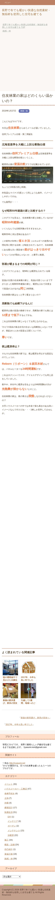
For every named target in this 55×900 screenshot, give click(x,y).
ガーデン (12, 826)
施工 (6, 840)
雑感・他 (24, 111)
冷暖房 (11, 835)
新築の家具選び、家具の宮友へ (35, 718)
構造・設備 (9, 845)
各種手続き (9, 793)
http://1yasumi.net (17, 763)
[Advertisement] (27, 62)
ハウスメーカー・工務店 (15, 789)
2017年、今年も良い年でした (19, 724)
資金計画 (8, 854)
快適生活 (8, 812)
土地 (6, 798)
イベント (8, 784)
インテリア (13, 821)
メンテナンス (14, 831)
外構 (6, 803)
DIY (9, 817)
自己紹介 (8, 849)
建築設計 (8, 807)
